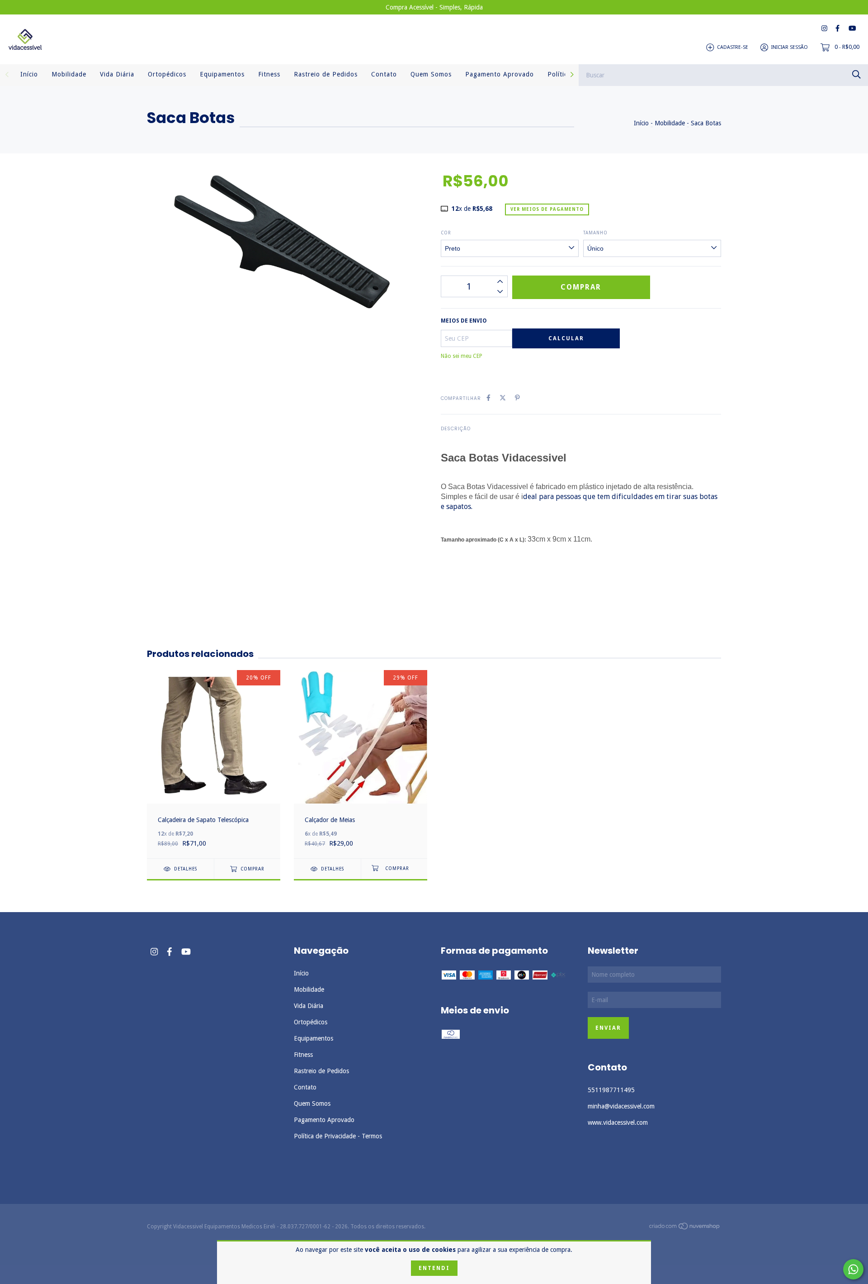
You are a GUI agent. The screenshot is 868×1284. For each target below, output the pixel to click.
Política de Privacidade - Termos (338, 1136)
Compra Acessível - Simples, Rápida (434, 7)
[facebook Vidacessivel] (837, 28)
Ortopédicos (167, 74)
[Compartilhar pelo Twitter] (502, 397)
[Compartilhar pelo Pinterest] (517, 397)
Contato (384, 74)
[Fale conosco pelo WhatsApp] (853, 1269)
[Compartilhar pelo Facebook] (488, 397)
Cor (446, 232)
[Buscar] (856, 74)
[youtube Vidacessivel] (852, 28)
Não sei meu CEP (461, 356)
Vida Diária (117, 74)
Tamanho (595, 232)
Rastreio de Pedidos (326, 74)
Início (29, 74)
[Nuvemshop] (685, 1227)
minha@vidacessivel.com (621, 1106)
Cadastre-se (732, 47)
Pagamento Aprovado (499, 74)
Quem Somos (431, 74)
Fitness (269, 74)
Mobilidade (69, 74)
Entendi (434, 1268)
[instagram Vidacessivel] (824, 28)
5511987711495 (611, 1090)
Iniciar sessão (789, 47)
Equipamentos (222, 74)
